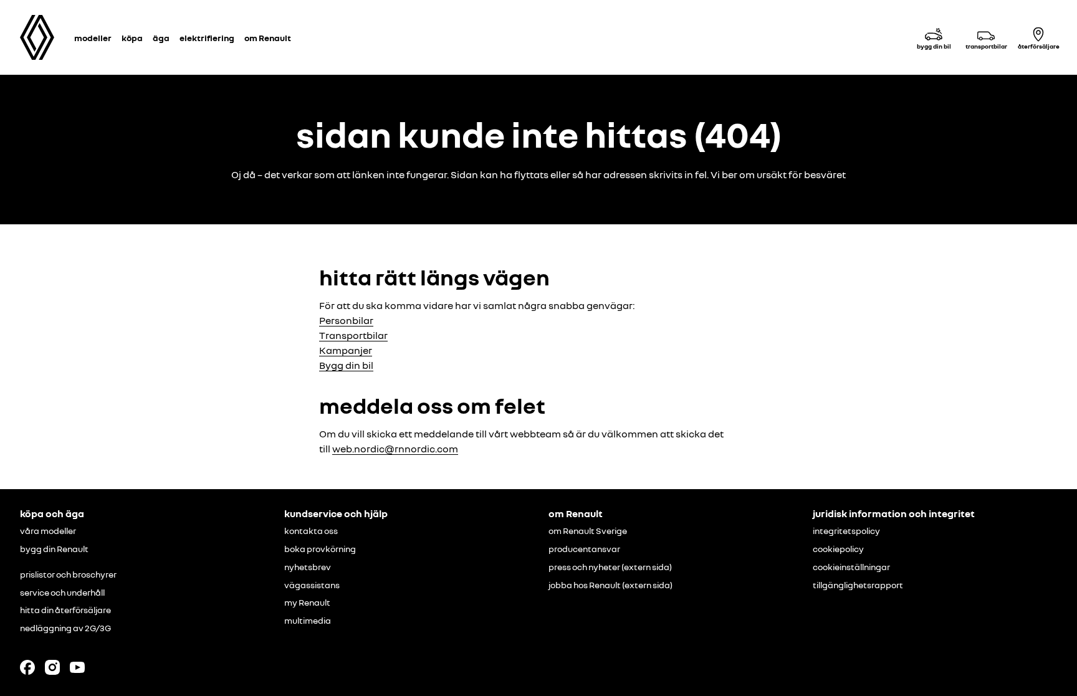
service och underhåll (62, 593)
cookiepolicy (838, 549)
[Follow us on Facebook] (27, 667)
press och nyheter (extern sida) (610, 567)
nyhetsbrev (307, 567)
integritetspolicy (846, 531)
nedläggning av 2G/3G (65, 628)
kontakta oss (311, 531)
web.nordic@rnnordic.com (395, 448)
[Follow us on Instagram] (52, 667)
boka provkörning (320, 549)
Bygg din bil (346, 365)
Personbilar (346, 320)
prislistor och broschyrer (68, 574)
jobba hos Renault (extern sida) (610, 585)
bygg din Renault (54, 549)
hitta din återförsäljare (65, 610)
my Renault (307, 603)
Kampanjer (345, 350)
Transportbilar (353, 335)
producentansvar (584, 549)
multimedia (307, 621)
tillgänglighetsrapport (858, 585)
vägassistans (312, 585)
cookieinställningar (851, 567)
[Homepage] (37, 37)
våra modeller (48, 531)
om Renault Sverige (587, 531)
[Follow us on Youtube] (77, 667)
